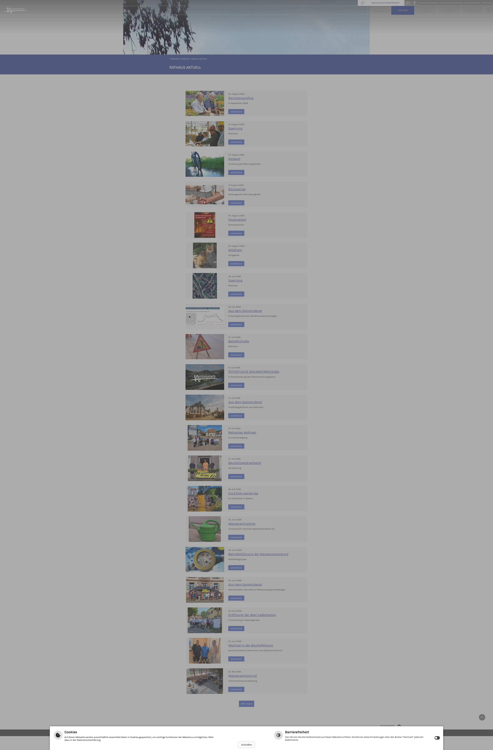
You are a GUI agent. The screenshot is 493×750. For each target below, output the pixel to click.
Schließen (246, 744)
